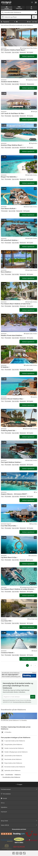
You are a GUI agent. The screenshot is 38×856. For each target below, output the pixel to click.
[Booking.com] (19, 834)
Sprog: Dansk (4, 820)
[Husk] (35, 30)
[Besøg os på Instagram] (17, 853)
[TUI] (31, 834)
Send (32, 697)
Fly (31, 8)
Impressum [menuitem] (4, 811)
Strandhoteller (9, 774)
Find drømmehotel (6, 789)
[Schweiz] (31, 840)
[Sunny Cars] (19, 840)
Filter (35, 21)
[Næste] (35, 665)
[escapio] (6, 2)
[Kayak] (6, 834)
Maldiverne (18, 774)
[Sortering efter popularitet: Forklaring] (17, 21)
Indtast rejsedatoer (28, 56)
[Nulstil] (35, 12)
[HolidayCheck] (6, 840)
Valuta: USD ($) (5, 825)
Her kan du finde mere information (22, 702)
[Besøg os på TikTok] (24, 853)
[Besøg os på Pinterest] (20, 853)
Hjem (2, 774)
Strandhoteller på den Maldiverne (11, 777)
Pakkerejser (19, 8)
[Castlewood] (6, 847)
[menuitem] (19, 794)
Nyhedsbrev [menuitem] (4, 807)
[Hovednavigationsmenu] (36, 2)
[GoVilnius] (19, 846)
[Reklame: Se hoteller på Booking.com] (29, 675)
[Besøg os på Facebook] (13, 853)
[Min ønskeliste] (32, 2)
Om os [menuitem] (2, 803)
